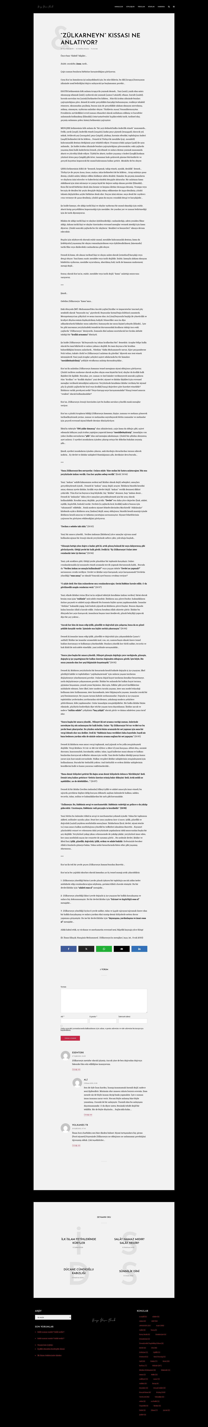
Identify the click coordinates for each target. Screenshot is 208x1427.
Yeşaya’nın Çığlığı (45, 1345)
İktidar (157, 1406)
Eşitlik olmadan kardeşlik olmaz (51, 1349)
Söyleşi (160, 1392)
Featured (143, 1357)
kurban (143, 1366)
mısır (156, 1379)
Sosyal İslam (145, 1392)
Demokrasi (144, 1339)
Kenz (166, 1361)
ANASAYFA (144, 1325)
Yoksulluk (159, 1397)
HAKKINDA (161, 6)
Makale (157, 1366)
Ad (62, 1016)
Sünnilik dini (129, 1271)
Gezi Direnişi (160, 1357)
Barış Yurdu (144, 1334)
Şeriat (166, 1410)
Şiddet (142, 1415)
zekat (142, 1401)
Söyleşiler (130, 6)
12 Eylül (143, 1317)
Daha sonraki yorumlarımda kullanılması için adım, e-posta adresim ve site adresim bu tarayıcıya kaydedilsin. (102, 1029)
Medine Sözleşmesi (147, 1370)
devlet (142, 1348)
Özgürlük (143, 1406)
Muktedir (165, 1370)
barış (154, 1330)
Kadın (153, 1361)
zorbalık (155, 1401)
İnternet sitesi (124, 1016)
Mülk (154, 1374)
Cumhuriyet (160, 1334)
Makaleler (119, 6)
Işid (142, 1361)
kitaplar (151, 6)
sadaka (143, 1383)
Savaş (155, 1383)
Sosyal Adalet (159, 1388)
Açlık (142, 1330)
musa (142, 1374)
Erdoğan (143, 1352)
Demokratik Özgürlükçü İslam (151, 1343)
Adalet (155, 1317)
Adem (142, 1321)
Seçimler (143, 1388)
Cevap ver (76, 1069)
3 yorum (94, 49)
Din (154, 1348)
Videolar (141, 6)
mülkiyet (143, 1379)
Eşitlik (156, 1352)
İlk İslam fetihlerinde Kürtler (78, 1241)
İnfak (142, 1410)
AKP (154, 1321)
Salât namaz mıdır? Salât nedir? (129, 1241)
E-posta (93, 1016)
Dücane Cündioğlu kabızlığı (79, 1271)
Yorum (63, 987)
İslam (154, 1410)
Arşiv (160, 1325)
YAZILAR (144, 1397)
